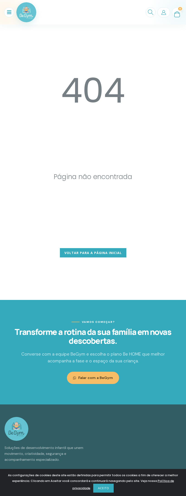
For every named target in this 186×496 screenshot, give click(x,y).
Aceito (103, 488)
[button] (151, 12)
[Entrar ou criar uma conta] (163, 12)
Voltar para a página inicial (93, 253)
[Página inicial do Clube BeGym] (16, 429)
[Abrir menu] (9, 12)
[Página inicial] (26, 12)
